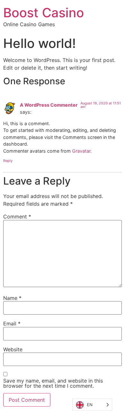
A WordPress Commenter (49, 105)
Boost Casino (43, 12)
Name (12, 298)
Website (12, 349)
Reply (8, 160)
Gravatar (81, 151)
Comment (17, 216)
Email (12, 323)
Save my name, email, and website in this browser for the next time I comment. (53, 383)
